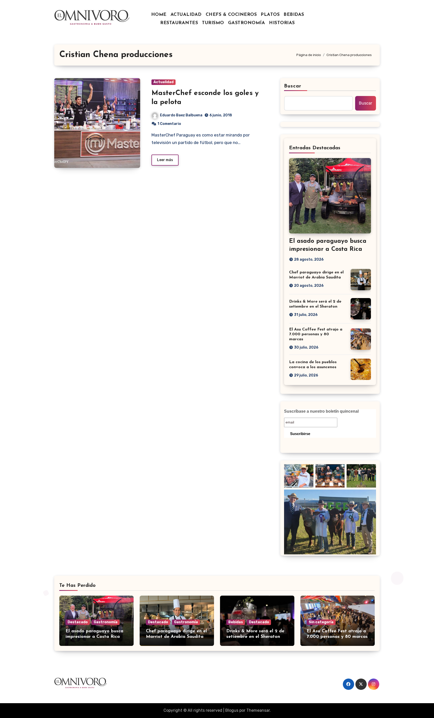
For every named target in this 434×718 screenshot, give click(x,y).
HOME (159, 15)
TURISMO (213, 23)
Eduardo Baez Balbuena (181, 115)
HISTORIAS (282, 23)
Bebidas (235, 622)
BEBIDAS (294, 15)
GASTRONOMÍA (246, 23)
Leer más (165, 160)
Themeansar (258, 710)
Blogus (231, 710)
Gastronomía (106, 622)
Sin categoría (321, 622)
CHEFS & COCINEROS (231, 15)
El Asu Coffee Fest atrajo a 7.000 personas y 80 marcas (315, 334)
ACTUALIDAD (186, 15)
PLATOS (270, 15)
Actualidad (163, 82)
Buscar (293, 86)
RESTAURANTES (179, 23)
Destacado (78, 622)
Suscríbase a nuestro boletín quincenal (321, 411)
